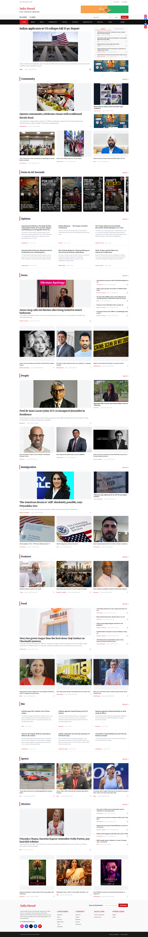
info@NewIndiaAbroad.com (28, 921)
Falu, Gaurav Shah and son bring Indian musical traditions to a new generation (110, 810)
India (42, 22)
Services (117, 1)
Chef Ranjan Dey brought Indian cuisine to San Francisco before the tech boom (110, 640)
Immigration (87, 22)
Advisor (78, 922)
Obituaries (60, 926)
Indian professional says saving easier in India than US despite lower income (111, 49)
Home (24, 22)
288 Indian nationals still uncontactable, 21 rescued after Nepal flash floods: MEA (112, 38)
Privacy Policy (97, 917)
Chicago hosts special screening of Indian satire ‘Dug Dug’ (112, 818)
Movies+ (100, 22)
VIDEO (33, 17)
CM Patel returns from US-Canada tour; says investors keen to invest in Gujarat (111, 32)
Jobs (58, 924)
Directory (59, 919)
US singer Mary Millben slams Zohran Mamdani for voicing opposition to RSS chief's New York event (111, 297)
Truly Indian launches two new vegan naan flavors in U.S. (112, 609)
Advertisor (78, 924)
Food (110, 22)
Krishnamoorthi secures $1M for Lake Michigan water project (112, 312)
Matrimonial (60, 922)
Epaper (114, 914)
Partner (77, 917)
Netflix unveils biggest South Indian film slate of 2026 (112, 833)
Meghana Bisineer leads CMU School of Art (108, 44)
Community (53, 22)
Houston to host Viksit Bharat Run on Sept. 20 (110, 305)
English (125, 1)
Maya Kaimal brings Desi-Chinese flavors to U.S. (111, 617)
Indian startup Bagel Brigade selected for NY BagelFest (110, 624)
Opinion (75, 22)
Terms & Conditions (99, 914)
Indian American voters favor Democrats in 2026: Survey (112, 54)
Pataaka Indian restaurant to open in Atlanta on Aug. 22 (112, 632)
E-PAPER (24, 17)
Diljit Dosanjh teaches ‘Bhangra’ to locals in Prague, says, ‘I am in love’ (112, 841)
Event (58, 917)
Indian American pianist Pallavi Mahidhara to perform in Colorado (112, 826)
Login (116, 17)
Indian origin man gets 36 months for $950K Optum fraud (112, 289)
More (123, 22)
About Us (78, 914)
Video (114, 917)
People (64, 22)
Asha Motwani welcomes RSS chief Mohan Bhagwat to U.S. (112, 281)
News (33, 22)
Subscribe (124, 17)
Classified (59, 914)
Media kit (78, 919)
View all (124, 79)
